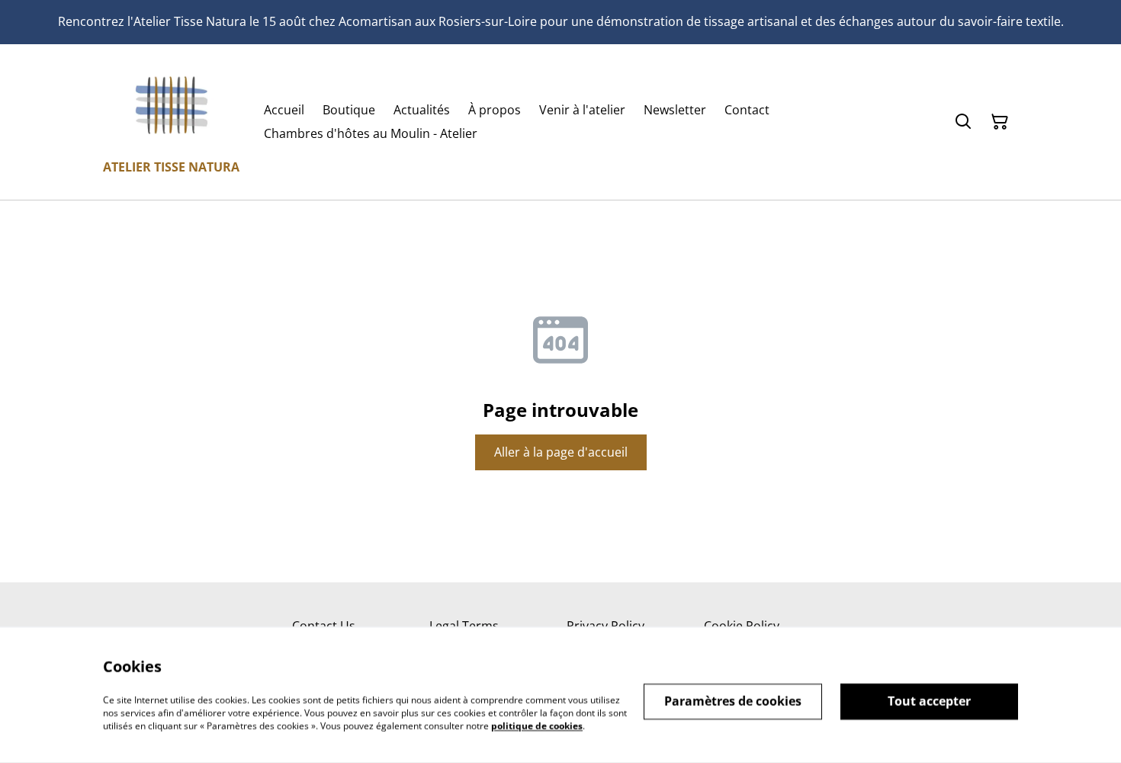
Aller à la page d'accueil (561, 452)
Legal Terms (464, 625)
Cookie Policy (741, 625)
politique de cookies (537, 725)
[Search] (963, 122)
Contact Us (323, 625)
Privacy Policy (605, 625)
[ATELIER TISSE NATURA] (171, 105)
